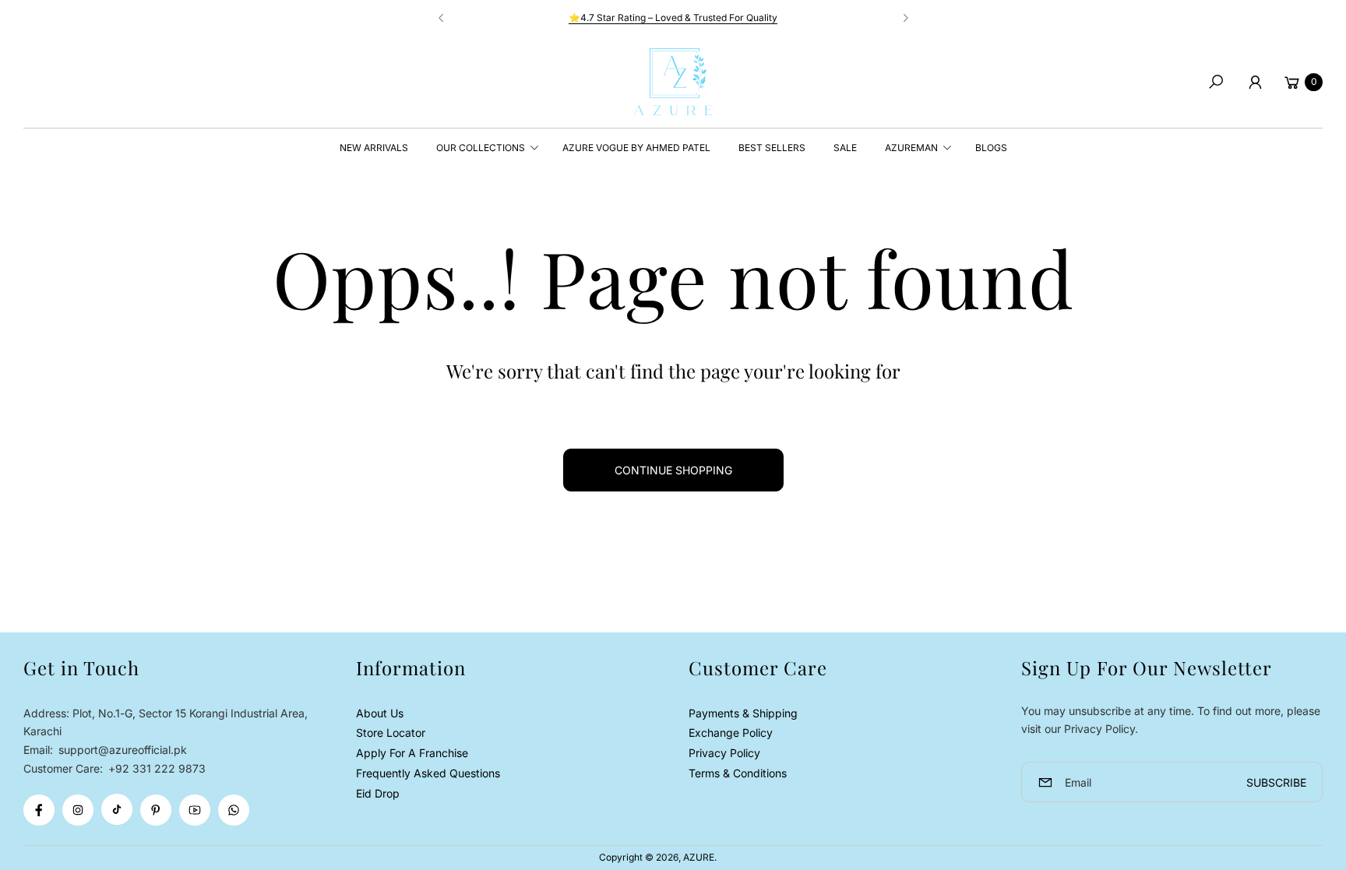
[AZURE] (673, 81)
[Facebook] (39, 810)
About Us (379, 713)
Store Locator (390, 732)
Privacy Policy (724, 752)
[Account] (1255, 82)
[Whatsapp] (233, 810)
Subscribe (1276, 782)
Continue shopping (673, 470)
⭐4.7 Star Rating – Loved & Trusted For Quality (673, 17)
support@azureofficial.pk (121, 749)
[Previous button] (441, 18)
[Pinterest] (155, 810)
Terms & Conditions (738, 773)
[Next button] (905, 18)
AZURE (698, 857)
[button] (1216, 82)
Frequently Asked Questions (428, 773)
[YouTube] (194, 810)
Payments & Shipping (743, 713)
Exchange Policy (731, 732)
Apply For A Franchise (412, 752)
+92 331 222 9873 (157, 768)
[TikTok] (116, 809)
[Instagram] (77, 810)
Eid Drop (378, 793)
